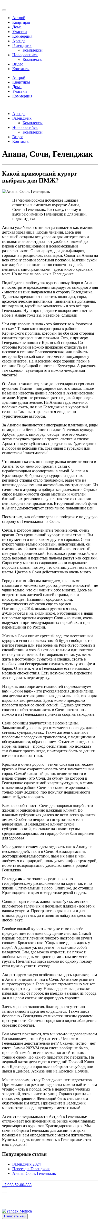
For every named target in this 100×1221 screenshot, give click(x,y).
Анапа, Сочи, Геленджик (34, 1173)
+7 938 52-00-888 (17, 1185)
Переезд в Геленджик (31, 1169)
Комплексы (33, 50)
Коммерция (22, 36)
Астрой (18, 17)
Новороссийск (25, 55)
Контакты (20, 69)
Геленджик (22, 45)
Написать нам (15, 1216)
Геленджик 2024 (26, 1164)
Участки (19, 31)
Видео (17, 64)
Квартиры (21, 22)
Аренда (18, 41)
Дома (17, 27)
